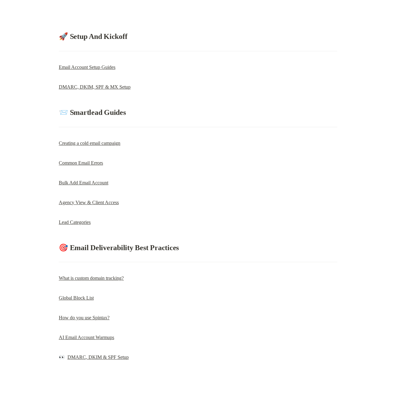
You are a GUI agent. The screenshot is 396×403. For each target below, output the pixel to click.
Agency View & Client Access (89, 202)
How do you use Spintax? (84, 317)
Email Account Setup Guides (87, 67)
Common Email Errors (81, 163)
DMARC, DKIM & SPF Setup (98, 357)
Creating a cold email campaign (89, 143)
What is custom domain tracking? (91, 278)
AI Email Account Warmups (86, 337)
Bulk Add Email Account (83, 182)
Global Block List (76, 297)
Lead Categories (75, 222)
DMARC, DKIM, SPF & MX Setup (95, 87)
